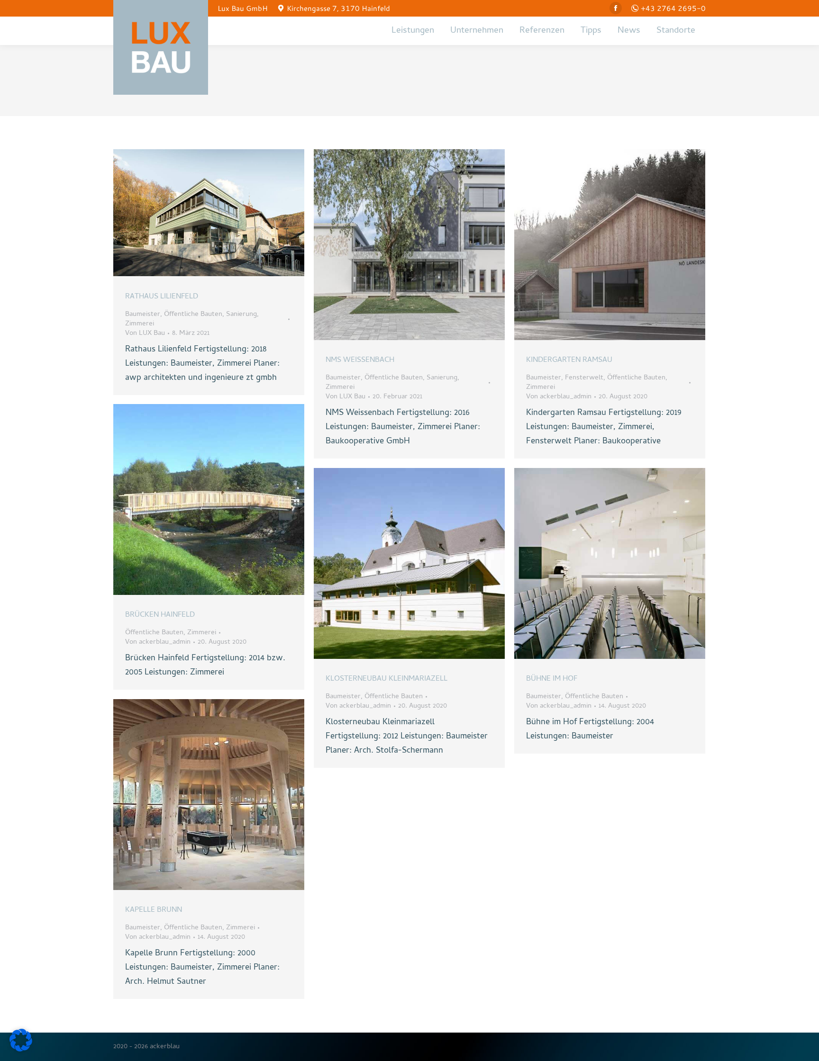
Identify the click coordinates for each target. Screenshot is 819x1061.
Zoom (196, 212)
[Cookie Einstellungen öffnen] (20, 1050)
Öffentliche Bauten (193, 314)
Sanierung (241, 314)
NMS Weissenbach (360, 360)
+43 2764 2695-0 (673, 8)
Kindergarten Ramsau (569, 360)
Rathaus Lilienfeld (161, 297)
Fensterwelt (584, 378)
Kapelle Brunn (153, 910)
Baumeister (142, 314)
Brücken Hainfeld (160, 615)
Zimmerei (139, 324)
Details (221, 212)
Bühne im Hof (551, 679)
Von (145, 333)
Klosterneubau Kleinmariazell (386, 679)
